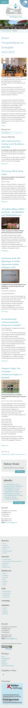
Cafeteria (5, 610)
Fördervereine (6, 547)
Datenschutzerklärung (7, 665)
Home (3, 656)
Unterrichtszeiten (7, 559)
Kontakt (3, 662)
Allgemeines (19, 132)
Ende (23, 454)
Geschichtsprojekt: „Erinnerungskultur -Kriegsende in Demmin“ (11, 322)
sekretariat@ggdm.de (11, 522)
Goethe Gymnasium (6, 30)
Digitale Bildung (6, 567)
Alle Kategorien (6, 132)
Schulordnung (6, 597)
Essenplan (4, 660)
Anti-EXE (5, 553)
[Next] (25, 25)
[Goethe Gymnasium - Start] (14, 10)
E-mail (2, 674)
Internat (5, 583)
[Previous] (1, 25)
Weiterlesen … (5, 163)
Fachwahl (5, 565)
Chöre (4, 579)
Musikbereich (6, 570)
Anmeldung (5, 600)
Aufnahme (5, 581)
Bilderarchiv (6, 613)
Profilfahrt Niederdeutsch (12, 499)
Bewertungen (6, 563)
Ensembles (5, 577)
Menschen (5, 540)
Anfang (3, 454)
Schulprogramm (6, 593)
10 (16, 454)
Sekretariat (5, 545)
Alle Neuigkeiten (19, 503)
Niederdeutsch (6, 595)
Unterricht (5, 556)
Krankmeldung (5, 658)
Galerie (4, 585)
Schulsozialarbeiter (7, 551)
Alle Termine (20, 471)
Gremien (5, 549)
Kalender (5, 608)
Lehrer (4, 543)
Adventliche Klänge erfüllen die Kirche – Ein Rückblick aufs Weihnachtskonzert (13, 212)
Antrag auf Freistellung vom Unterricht (12, 561)
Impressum (4, 664)
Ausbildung (5, 575)
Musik (12, 132)
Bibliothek (5, 612)
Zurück (3, 125)
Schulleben (5, 605)
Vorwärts (19, 454)
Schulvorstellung (7, 591)
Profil (3, 588)
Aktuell (4, 573)
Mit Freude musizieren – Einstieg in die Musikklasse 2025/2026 (12, 143)
